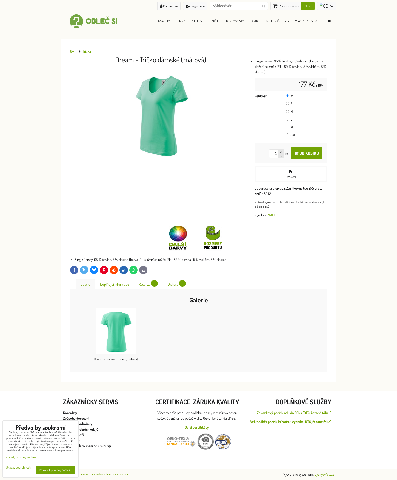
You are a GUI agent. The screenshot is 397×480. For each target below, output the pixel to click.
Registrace (197, 6)
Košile (216, 21)
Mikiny (180, 21)
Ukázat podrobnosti (18, 467)
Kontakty (70, 412)
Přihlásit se (170, 6)
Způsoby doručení (76, 418)
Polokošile (198, 21)
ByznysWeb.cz (324, 474)
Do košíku (308, 153)
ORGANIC (255, 21)
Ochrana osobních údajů (81, 429)
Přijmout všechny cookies (55, 470)
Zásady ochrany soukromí (110, 474)
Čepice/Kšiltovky (277, 21)
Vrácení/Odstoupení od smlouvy (87, 446)
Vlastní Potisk (305, 21)
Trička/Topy (162, 21)
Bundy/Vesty (235, 21)
